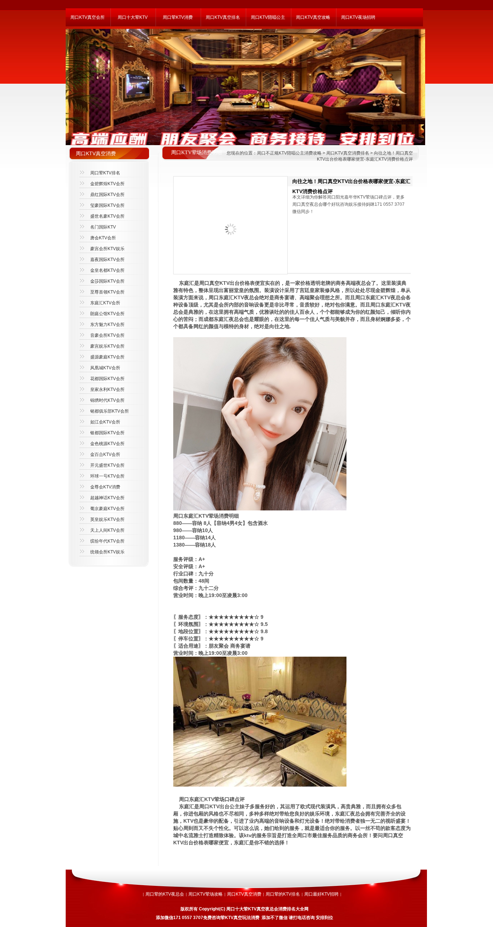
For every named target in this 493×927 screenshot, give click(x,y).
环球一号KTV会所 (107, 476)
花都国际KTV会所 (107, 378)
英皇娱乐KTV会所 (107, 519)
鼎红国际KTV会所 (107, 194)
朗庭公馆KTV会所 (107, 313)
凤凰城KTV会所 (105, 367)
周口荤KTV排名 (105, 172)
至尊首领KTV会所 (107, 292)
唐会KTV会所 (103, 237)
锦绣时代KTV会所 (107, 400)
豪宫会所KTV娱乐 (107, 248)
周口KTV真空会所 (87, 17)
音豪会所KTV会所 (107, 335)
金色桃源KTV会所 (107, 443)
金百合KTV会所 (105, 454)
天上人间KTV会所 (107, 530)
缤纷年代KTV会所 (107, 541)
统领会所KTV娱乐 (107, 551)
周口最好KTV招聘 (321, 894)
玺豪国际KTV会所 (107, 205)
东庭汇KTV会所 (105, 302)
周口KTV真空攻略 (313, 17)
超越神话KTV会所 (107, 497)
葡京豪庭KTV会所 (107, 508)
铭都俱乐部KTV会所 (109, 411)
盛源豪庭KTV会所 (107, 357)
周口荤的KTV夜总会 (164, 894)
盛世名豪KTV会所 (107, 216)
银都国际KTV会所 (107, 432)
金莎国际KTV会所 (107, 281)
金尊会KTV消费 (105, 486)
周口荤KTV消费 (178, 17)
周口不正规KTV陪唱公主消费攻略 (289, 153)
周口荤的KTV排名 (283, 894)
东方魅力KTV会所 (107, 324)
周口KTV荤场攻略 (205, 894)
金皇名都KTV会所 (107, 270)
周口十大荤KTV (133, 17)
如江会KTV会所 (105, 422)
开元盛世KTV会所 (107, 465)
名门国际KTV (103, 227)
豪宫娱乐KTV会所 (107, 346)
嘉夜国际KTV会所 (107, 259)
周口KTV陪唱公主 (268, 17)
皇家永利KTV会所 (107, 389)
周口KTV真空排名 (223, 17)
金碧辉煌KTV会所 (107, 183)
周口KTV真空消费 (244, 894)
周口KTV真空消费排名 (347, 153)
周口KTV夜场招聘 (358, 17)
